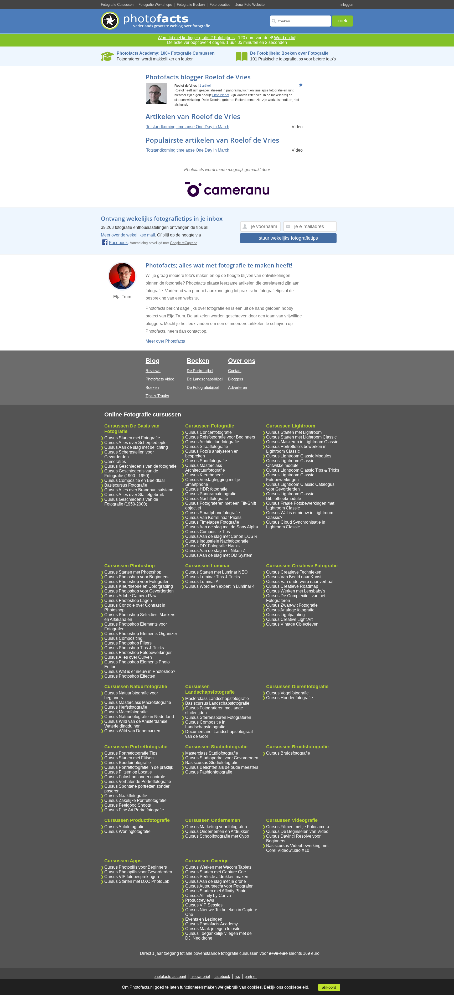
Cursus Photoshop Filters (128, 643)
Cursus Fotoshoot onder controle (134, 777)
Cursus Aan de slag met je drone (215, 881)
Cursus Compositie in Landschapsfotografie (205, 724)
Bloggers (235, 379)
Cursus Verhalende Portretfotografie (137, 781)
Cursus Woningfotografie (127, 831)
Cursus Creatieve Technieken (293, 572)
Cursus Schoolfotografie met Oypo (217, 836)
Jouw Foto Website (250, 5)
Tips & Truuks (157, 396)
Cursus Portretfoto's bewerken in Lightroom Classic (296, 448)
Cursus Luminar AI (202, 581)
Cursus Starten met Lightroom (294, 432)
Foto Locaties (220, 5)
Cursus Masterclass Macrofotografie (137, 702)
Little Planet (220, 95)
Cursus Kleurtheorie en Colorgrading (138, 586)
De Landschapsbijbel (205, 379)
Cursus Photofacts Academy (211, 924)
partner (251, 976)
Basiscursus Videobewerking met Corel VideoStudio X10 (297, 848)
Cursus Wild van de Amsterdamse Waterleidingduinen (135, 723)
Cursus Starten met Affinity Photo (215, 891)
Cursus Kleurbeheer (204, 475)
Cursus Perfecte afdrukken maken (216, 876)
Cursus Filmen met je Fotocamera (297, 826)
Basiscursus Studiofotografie (212, 762)
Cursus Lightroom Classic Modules (298, 456)
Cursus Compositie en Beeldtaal (134, 480)
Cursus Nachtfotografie (206, 498)
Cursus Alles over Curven (128, 657)
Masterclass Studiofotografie (211, 753)
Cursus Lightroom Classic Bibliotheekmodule (290, 496)
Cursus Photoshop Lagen (128, 600)
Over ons (241, 360)
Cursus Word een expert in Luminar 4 (220, 586)
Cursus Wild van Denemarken (132, 731)
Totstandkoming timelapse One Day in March (187, 127)
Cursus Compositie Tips (207, 531)
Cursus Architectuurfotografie (212, 442)
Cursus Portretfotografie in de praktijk (138, 767)
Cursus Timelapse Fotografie (212, 522)
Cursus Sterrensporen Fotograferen (218, 717)
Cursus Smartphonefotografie (212, 513)
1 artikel (205, 85)
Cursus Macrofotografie (126, 712)
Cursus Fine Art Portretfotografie (134, 810)
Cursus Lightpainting (285, 614)
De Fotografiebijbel (203, 387)
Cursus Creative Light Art (289, 619)
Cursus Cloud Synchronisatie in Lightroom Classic (295, 524)
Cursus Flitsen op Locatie (128, 772)
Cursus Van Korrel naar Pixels (213, 517)
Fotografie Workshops (155, 5)
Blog (153, 360)
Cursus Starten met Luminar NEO (216, 572)
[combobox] (300, 21)
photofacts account (169, 976)
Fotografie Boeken (191, 5)
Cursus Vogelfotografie (287, 693)
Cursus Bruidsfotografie (288, 753)
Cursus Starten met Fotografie (132, 438)
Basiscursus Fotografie (125, 485)
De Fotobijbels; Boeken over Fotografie (289, 53)
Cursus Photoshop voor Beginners (136, 577)
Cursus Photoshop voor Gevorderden (139, 591)
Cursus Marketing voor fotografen (216, 826)
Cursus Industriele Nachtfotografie (217, 541)
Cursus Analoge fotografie (290, 610)
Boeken (152, 387)
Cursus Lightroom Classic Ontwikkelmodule (290, 463)
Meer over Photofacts (165, 341)
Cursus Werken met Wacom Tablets (218, 867)
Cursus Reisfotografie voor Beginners (220, 437)
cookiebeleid (296, 987)
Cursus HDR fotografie (206, 489)
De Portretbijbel (200, 370)
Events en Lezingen (203, 919)
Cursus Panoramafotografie (210, 494)
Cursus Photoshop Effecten (129, 676)
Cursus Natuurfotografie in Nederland (139, 716)
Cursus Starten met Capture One (215, 872)
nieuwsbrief (200, 976)
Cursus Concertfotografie (208, 432)
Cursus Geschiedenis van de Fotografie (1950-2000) (131, 501)
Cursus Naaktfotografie (125, 795)
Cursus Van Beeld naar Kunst (293, 577)
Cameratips (115, 461)
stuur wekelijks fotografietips (288, 238)
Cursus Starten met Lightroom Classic (301, 437)
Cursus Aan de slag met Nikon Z (215, 550)
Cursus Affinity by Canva (208, 895)
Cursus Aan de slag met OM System (218, 555)
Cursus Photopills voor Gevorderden (138, 872)
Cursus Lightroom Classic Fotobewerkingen (290, 477)
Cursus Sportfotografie (206, 460)
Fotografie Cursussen (117, 5)
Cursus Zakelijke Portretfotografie (135, 800)
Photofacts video (160, 379)
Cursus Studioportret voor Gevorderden (221, 758)
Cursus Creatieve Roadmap (292, 586)
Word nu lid (284, 37)
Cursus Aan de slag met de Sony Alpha (221, 527)
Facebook (118, 242)
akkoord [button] (329, 987)
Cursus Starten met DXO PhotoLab (136, 881)
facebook (222, 976)
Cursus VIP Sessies (204, 905)
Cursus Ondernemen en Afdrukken (217, 831)
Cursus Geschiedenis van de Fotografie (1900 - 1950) (131, 473)
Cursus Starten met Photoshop (132, 572)
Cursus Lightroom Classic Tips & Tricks (302, 470)
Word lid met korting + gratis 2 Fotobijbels (196, 37)
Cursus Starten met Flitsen (129, 758)
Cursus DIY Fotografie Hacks (212, 546)
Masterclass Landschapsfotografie (217, 698)
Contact (234, 370)
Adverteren (237, 387)
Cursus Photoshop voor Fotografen (136, 581)
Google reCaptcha (183, 243)
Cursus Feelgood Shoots (127, 805)
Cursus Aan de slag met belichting (136, 447)
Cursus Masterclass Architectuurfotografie (205, 467)
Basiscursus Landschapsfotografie (217, 703)
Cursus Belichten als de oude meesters (221, 767)
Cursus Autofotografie (124, 826)
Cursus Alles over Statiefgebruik (134, 494)
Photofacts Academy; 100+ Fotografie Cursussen (166, 53)
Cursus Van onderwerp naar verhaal (299, 581)
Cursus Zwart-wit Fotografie (292, 605)
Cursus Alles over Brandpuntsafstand (138, 490)
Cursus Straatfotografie (206, 446)
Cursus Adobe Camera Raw (130, 596)
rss (237, 976)
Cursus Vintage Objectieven (292, 624)
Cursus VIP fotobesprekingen (131, 876)
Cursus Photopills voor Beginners (135, 867)
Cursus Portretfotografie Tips (130, 753)
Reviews (153, 370)
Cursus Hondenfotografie (289, 697)
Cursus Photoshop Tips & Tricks (134, 648)
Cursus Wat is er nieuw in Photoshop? (139, 671)
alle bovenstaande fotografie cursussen (222, 953)
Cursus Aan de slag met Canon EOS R (221, 536)
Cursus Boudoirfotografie (127, 762)
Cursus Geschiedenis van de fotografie (140, 466)
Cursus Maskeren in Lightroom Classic (302, 442)
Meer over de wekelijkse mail (128, 235)
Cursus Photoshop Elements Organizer (140, 633)
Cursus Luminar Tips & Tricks (212, 577)
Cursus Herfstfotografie (125, 707)
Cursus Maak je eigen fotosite (212, 928)
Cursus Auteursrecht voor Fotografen (219, 886)
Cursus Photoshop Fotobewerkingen (138, 652)
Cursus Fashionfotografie (208, 772)
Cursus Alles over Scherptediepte (135, 442)
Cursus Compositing (123, 638)
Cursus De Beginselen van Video (297, 831)
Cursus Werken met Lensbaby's (295, 591)
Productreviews (199, 900)
